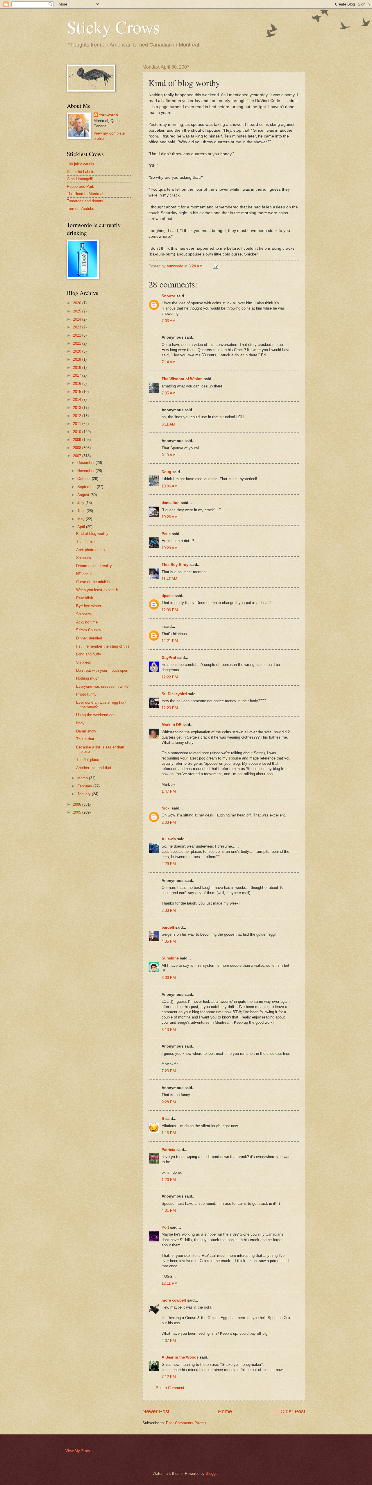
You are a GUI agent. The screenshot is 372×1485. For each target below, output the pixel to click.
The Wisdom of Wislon (182, 379)
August (83, 495)
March (83, 778)
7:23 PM (169, 1071)
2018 (77, 367)
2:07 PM (169, 1341)
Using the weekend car (95, 715)
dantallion (171, 503)
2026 (77, 303)
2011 (77, 423)
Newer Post (155, 1411)
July (81, 503)
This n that (85, 739)
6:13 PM (169, 1029)
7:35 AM (169, 393)
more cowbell (174, 1300)
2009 (77, 439)
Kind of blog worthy (92, 533)
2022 (77, 335)
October (84, 478)
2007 (77, 456)
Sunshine (170, 958)
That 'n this (85, 541)
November (86, 471)
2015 (77, 391)
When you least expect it (97, 590)
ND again (84, 574)
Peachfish (84, 598)
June (82, 511)
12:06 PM (170, 610)
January (84, 794)
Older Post (292, 1411)
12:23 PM (170, 708)
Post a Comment (170, 1388)
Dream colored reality (94, 566)
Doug (166, 472)
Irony (80, 723)
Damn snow (86, 731)
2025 (77, 311)
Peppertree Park (80, 186)
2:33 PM (169, 910)
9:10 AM (169, 455)
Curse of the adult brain (95, 582)
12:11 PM (170, 1283)
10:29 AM (170, 548)
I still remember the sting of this (103, 646)
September (87, 487)
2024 (77, 319)
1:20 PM (169, 1179)
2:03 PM (169, 822)
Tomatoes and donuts (85, 201)
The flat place (87, 759)
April (81, 527)
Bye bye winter (88, 606)
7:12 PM (169, 1377)
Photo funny (86, 694)
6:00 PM (169, 977)
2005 (77, 812)
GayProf (169, 657)
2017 (77, 375)
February (85, 786)
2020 (77, 351)
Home (225, 1411)
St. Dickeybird (174, 694)
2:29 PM (169, 864)
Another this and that (93, 768)
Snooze (168, 296)
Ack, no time (87, 622)
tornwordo (108, 115)
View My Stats (77, 1451)
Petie (166, 534)
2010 (77, 432)
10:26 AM (170, 517)
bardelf (168, 927)
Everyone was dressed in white (102, 686)
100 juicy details (80, 164)
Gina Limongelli (80, 179)
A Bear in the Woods (180, 1357)
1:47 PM (169, 791)
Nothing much (87, 678)
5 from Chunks (88, 630)
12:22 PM (170, 677)
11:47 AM (169, 579)
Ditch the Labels (80, 171)
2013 (77, 407)
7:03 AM (169, 321)
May (81, 519)
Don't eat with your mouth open (102, 670)
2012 (77, 416)
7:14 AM (169, 362)
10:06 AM (170, 486)
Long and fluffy (88, 654)
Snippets (83, 557)
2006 (77, 804)
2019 (77, 359)
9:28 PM (169, 1102)
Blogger (212, 1473)
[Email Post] (215, 266)
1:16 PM (169, 1133)
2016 (77, 383)
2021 (77, 343)
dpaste (168, 596)
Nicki (166, 808)
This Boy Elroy (175, 564)
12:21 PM (170, 641)
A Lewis (169, 839)
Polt (165, 1227)
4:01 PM (169, 1210)
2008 (77, 448)
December (86, 462)
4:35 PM (169, 941)
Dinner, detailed (89, 638)
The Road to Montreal (85, 194)
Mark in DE (171, 725)
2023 (77, 327)
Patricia (168, 1150)
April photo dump (90, 550)
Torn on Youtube (80, 208)
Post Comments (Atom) (186, 1423)
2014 (77, 399)
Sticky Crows (113, 26)
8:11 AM (168, 424)
